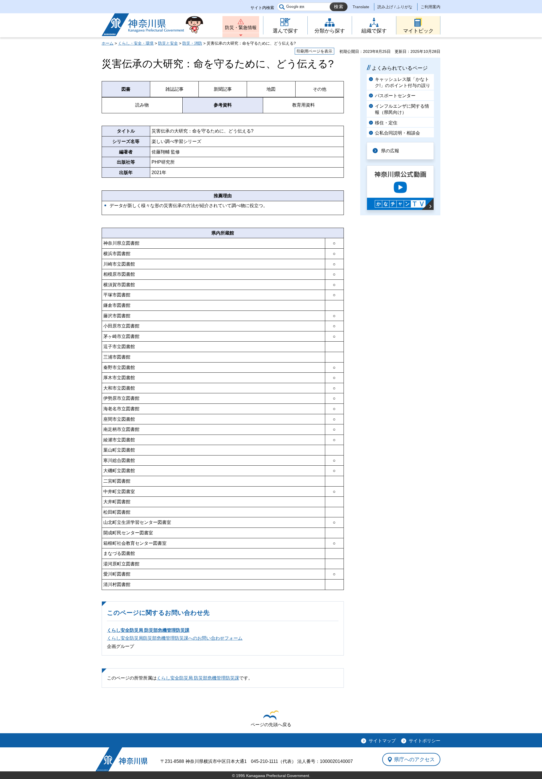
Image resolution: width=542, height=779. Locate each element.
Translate (361, 7)
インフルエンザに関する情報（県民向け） (402, 109)
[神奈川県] (121, 759)
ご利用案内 (430, 7)
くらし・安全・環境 (136, 43)
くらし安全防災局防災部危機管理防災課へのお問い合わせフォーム (174, 638)
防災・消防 (192, 43)
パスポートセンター (395, 95)
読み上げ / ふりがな (394, 7)
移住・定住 (386, 122)
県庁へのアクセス (414, 759)
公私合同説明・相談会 (397, 133)
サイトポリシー (424, 740)
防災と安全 (168, 43)
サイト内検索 (262, 7)
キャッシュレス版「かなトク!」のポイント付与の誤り (402, 82)
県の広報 (390, 150)
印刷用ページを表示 (314, 51)
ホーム (107, 43)
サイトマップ (382, 740)
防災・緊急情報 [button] (241, 27)
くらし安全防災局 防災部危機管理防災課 (148, 630)
